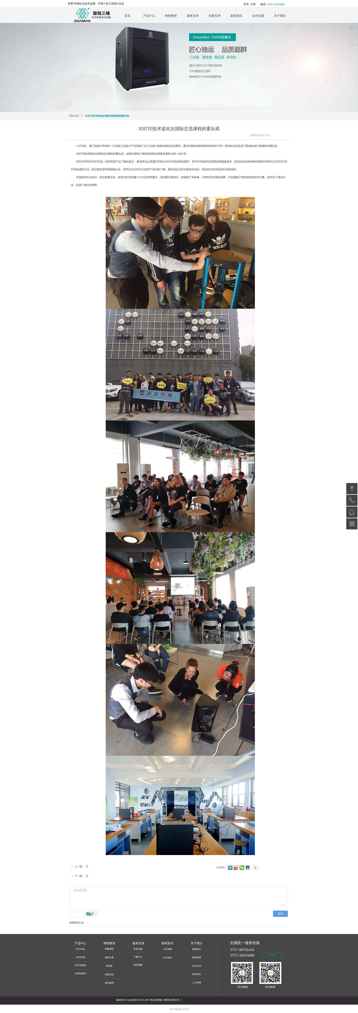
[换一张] (90, 914)
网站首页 (74, 115)
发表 (280, 913)
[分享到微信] (242, 867)
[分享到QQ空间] (230, 867)
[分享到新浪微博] (236, 867)
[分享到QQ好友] (247, 867)
